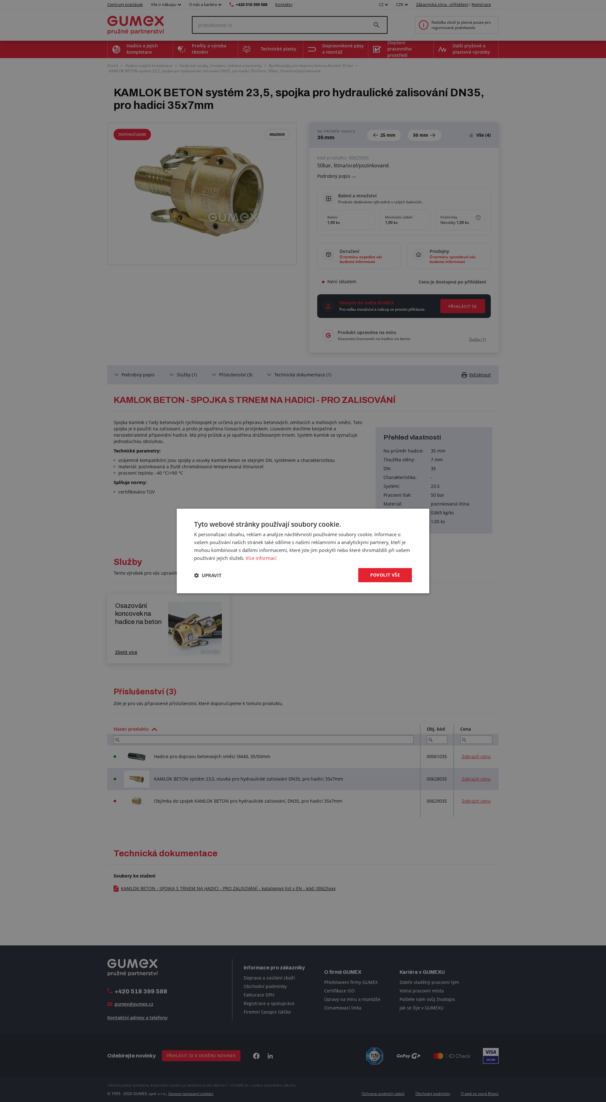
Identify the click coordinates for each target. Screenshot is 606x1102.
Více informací (261, 558)
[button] (208, 575)
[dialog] (303, 551)
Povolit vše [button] (385, 575)
